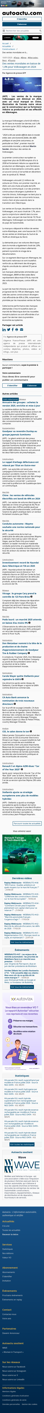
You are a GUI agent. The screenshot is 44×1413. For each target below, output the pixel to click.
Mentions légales (9, 1391)
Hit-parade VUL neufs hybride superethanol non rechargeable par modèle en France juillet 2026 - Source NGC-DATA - (21, 1102)
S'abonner (22, 24)
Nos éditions (7, 1253)
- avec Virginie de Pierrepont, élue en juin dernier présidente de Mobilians (21, 960)
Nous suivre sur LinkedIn (13, 1379)
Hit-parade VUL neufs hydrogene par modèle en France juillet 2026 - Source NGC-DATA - (21, 1091)
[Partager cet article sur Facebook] (13, 329)
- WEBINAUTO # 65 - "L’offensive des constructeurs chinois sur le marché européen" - (21, 896)
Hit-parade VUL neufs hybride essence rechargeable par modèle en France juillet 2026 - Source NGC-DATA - (21, 1113)
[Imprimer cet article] (16, 329)
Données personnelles (11, 1404)
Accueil (5, 43)
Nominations (7, 640)
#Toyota (11, 60)
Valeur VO (6, 1257)
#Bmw (23, 57)
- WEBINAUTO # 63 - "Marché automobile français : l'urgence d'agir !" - (21, 917)
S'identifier (22, 19)
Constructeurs (8, 49)
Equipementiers (8, 428)
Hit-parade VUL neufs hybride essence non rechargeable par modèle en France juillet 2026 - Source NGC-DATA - (21, 1125)
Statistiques (7, 1249)
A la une (5, 1226)
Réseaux (22, 399)
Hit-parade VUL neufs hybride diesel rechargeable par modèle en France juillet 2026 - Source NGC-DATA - (20, 1136)
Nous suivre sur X (10, 1375)
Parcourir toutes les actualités (27, 823)
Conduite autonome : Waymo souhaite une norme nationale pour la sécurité (21, 527)
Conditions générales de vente (14, 1400)
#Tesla (16, 57)
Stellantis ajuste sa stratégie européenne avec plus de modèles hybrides (20, 795)
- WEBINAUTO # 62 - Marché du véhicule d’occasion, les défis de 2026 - (22, 926)
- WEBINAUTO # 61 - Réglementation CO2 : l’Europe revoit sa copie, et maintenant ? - (22, 935)
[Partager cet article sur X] (8, 329)
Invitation (6, 1280)
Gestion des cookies (29, 1404)
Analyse (5, 728)
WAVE (4, 1348)
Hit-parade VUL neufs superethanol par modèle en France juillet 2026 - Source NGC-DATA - (21, 1082)
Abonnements (8, 1272)
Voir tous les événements (22, 942)
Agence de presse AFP (17, 336)
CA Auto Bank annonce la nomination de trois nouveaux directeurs (18, 700)
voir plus (14, 352)
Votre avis (6, 1318)
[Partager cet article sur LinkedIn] (4, 329)
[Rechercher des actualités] (40, 30)
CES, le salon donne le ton (15, 731)
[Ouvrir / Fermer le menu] (4, 30)
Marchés (5, 492)
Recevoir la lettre (10, 1234)
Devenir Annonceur (11, 1333)
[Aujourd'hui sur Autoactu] (22, 13)
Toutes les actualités (11, 1230)
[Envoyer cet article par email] (21, 329)
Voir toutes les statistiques (22, 1144)
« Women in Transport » (12, 1352)
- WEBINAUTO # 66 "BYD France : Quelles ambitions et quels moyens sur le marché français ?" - (21, 886)
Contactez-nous (9, 1314)
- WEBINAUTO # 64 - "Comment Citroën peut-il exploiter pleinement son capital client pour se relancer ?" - (21, 907)
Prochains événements (12, 1295)
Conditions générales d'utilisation (15, 1396)
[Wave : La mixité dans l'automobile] (22, 1166)
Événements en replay (12, 1299)
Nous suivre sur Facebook (13, 1366)
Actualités (6, 46)
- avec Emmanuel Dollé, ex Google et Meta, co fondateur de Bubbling (21, 976)
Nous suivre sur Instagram (14, 1371)
